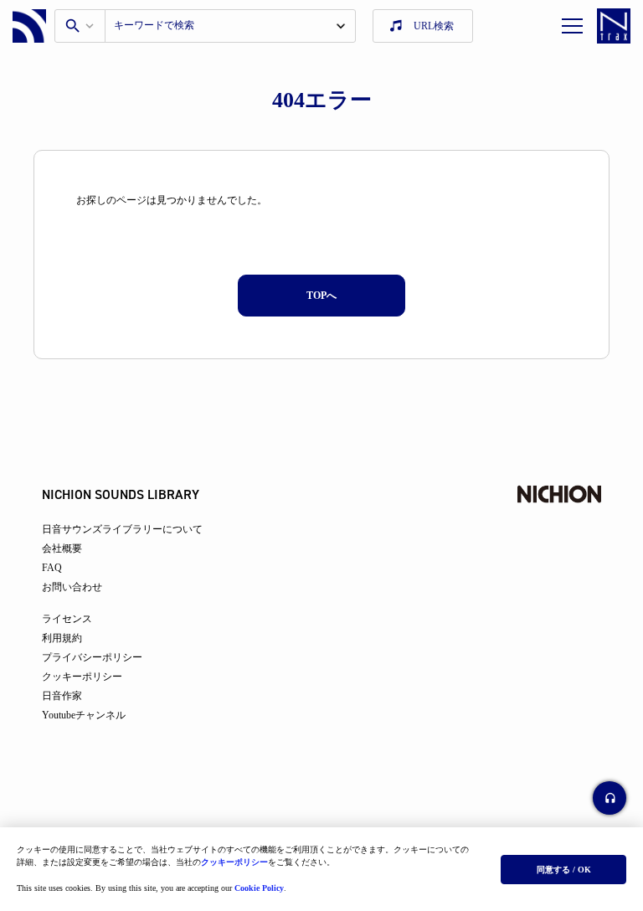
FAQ (52, 568)
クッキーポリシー (234, 862)
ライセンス (67, 619)
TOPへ (321, 295)
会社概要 (62, 548)
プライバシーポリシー (92, 657)
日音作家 (62, 696)
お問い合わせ (72, 587)
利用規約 (62, 638)
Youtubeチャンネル (84, 715)
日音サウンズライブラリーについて (122, 529)
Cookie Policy (259, 888)
